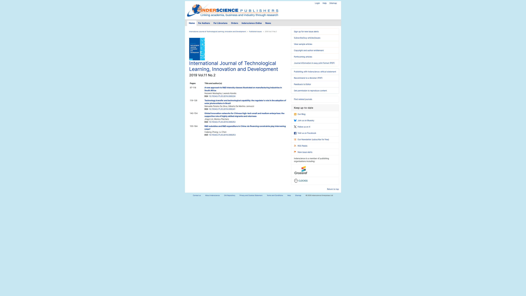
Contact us (197, 195)
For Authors (204, 23)
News (268, 23)
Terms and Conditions (275, 195)
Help (325, 3)
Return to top (333, 189)
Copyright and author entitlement (309, 50)
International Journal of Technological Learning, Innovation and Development (217, 31)
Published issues (255, 31)
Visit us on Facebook (307, 133)
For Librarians (221, 23)
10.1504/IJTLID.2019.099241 (222, 109)
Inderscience (252, 23)
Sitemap (333, 3)
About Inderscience (212, 195)
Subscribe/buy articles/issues (307, 38)
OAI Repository (229, 195)
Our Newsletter (305, 139)
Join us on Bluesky (306, 120)
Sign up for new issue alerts (306, 31)
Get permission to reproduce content (310, 90)
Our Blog (301, 114)
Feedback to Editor (302, 84)
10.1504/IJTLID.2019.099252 (222, 122)
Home (192, 23)
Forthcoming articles (303, 57)
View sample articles (303, 44)
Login (317, 3)
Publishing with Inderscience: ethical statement (315, 71)
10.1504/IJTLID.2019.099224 (222, 96)
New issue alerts (305, 152)
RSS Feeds (302, 146)
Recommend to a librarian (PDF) (308, 78)
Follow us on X (304, 127)
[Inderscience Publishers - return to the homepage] (232, 9)
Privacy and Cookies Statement (251, 195)
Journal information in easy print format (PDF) (314, 63)
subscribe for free (320, 139)
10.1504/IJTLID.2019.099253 (222, 135)
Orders (234, 23)
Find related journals (303, 99)
